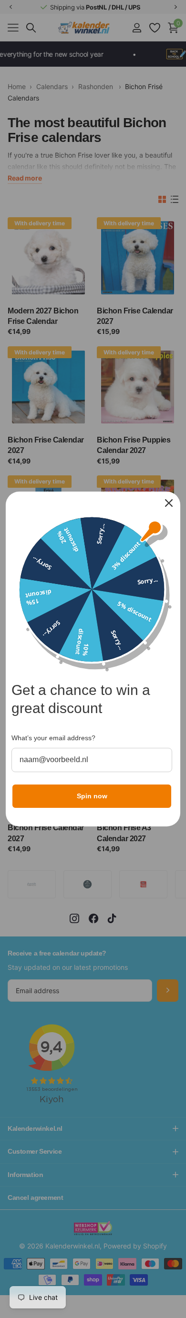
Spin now (92, 796)
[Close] (168, 503)
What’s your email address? (53, 738)
